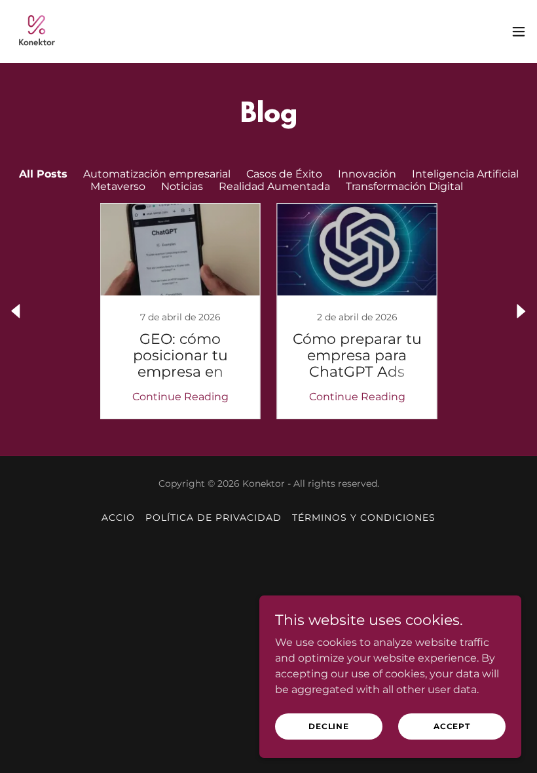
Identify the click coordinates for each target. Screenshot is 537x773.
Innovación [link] (367, 174)
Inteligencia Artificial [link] (465, 174)
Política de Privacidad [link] (213, 517)
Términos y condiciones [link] (363, 517)
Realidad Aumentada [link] (274, 186)
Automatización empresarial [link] (157, 174)
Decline (328, 726)
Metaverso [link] (117, 186)
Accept (452, 726)
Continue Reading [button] (180, 396)
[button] (519, 31)
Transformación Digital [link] (404, 186)
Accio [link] (118, 517)
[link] (36, 31)
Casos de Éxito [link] (284, 174)
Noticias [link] (182, 186)
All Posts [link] (43, 174)
